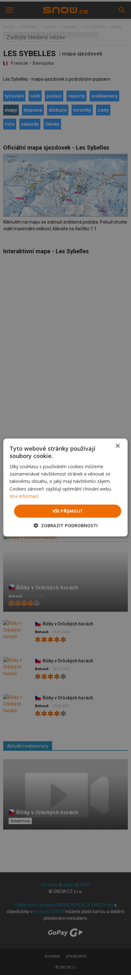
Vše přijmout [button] (67, 511)
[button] (65, 525)
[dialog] (65, 487)
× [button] (117, 446)
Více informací (24, 496)
